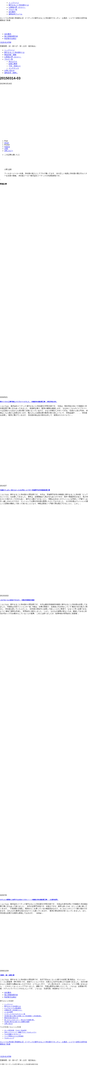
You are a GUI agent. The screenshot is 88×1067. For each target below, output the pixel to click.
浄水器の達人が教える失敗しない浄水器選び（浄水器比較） (23, 1016)
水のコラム (13, 61)
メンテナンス (14, 68)
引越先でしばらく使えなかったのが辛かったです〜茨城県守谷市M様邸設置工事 (25, 490)
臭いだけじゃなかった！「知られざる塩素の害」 (19, 1020)
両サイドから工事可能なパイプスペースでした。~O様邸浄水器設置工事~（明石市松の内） (28, 401)
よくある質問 (8, 1012)
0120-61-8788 (5, 42)
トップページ (9, 50)
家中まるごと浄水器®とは (14, 52)
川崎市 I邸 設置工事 (7, 975)
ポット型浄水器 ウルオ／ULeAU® (15, 1030)
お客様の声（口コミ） (12, 57)
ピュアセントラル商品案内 (12, 1008)
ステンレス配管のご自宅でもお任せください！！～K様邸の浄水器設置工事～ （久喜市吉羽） (29, 899)
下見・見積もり (15, 66)
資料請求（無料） (11, 73)
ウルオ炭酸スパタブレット (12, 1034)
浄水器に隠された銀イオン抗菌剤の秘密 (16, 1022)
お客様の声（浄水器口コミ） (13, 1010)
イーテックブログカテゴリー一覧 (14, 1014)
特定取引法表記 (10, 38)
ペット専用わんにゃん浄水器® (14, 1036)
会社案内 (7, 34)
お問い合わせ (9, 70)
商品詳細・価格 (10, 55)
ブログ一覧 (8, 59)
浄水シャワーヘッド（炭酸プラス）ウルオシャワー (20, 1032)
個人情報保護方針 (11, 36)
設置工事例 (13, 64)
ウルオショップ (9, 1038)
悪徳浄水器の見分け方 (11, 1018)
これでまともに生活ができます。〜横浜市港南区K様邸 (17, 600)
